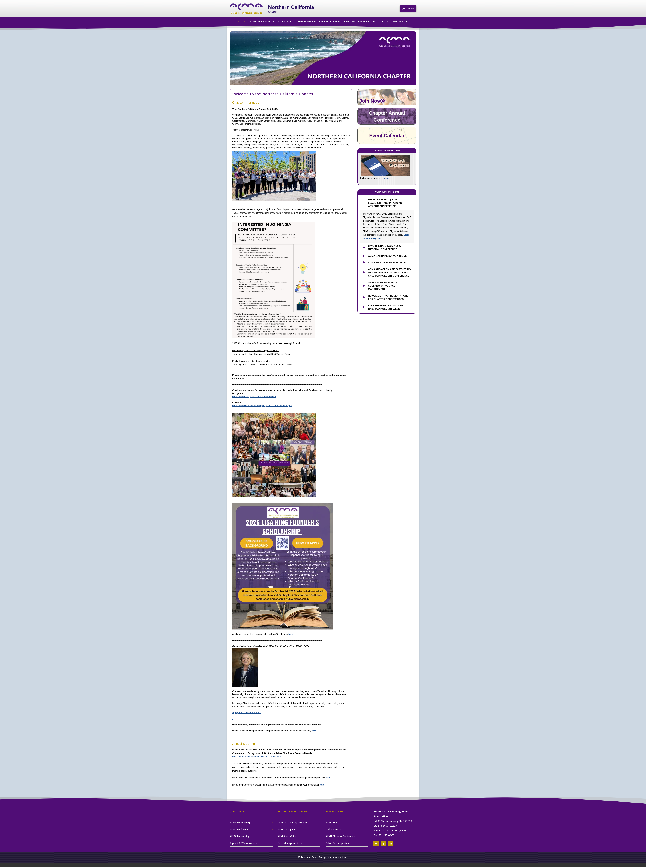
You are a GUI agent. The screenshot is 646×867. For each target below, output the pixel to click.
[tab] (387, 203)
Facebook (386, 178)
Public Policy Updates (337, 843)
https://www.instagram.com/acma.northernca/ (254, 396)
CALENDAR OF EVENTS (261, 21)
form (328, 777)
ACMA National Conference (340, 836)
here (290, 634)
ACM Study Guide (287, 836)
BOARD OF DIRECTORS (356, 21)
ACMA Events (333, 822)
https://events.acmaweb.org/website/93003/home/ (256, 756)
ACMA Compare (286, 829)
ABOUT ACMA (380, 21)
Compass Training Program (293, 822)
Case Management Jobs (291, 843)
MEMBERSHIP (305, 21)
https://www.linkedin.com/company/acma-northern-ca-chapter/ (262, 405)
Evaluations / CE (334, 829)
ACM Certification (239, 829)
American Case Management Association (323, 857)
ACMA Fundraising (239, 836)
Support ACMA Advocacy (243, 843)
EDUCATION (284, 21)
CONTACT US (399, 21)
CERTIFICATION (328, 21)
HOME (241, 21)
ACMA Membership (240, 822)
